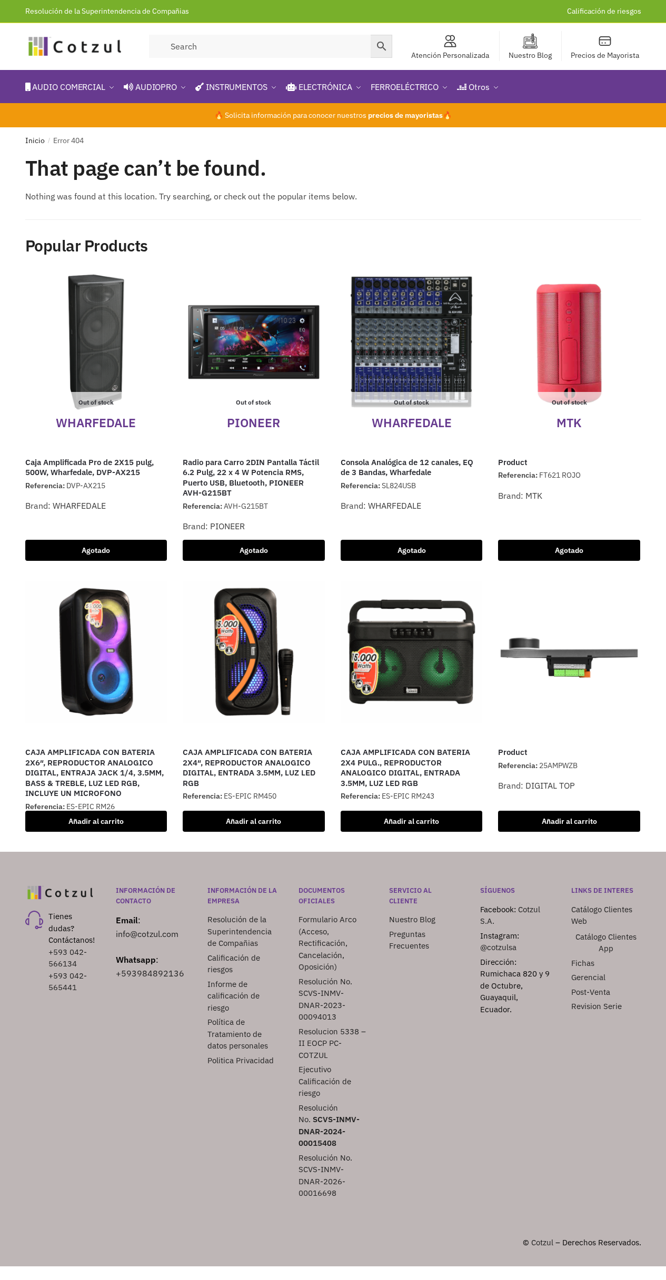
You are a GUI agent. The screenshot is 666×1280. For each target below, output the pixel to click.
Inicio (35, 140)
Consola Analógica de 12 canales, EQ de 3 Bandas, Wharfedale (407, 467)
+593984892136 (150, 973)
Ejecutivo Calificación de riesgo (325, 1081)
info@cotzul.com (147, 934)
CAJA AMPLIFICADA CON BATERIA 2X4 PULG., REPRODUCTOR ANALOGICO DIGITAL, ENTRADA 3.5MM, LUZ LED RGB (405, 767)
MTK (533, 495)
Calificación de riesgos (604, 11)
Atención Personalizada (450, 55)
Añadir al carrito (96, 821)
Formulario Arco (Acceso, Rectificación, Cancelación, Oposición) (327, 943)
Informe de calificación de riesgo (233, 996)
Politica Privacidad (241, 1060)
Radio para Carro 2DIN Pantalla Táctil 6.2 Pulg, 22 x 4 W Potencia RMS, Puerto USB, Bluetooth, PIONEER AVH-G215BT (251, 477)
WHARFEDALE (79, 505)
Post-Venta (590, 992)
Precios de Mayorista (605, 55)
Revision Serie (596, 1006)
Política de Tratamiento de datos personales (237, 1034)
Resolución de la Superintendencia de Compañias (107, 11)
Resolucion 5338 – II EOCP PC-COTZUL (332, 1043)
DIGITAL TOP (550, 785)
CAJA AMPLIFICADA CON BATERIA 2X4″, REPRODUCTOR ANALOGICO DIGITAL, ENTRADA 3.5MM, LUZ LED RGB (249, 767)
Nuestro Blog (530, 55)
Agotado (96, 550)
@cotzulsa (498, 947)
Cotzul (542, 1242)
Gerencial (588, 977)
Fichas (582, 963)
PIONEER (227, 526)
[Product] (569, 652)
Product (513, 462)
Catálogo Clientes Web (601, 915)
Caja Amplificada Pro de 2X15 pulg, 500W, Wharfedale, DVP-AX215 (89, 467)
